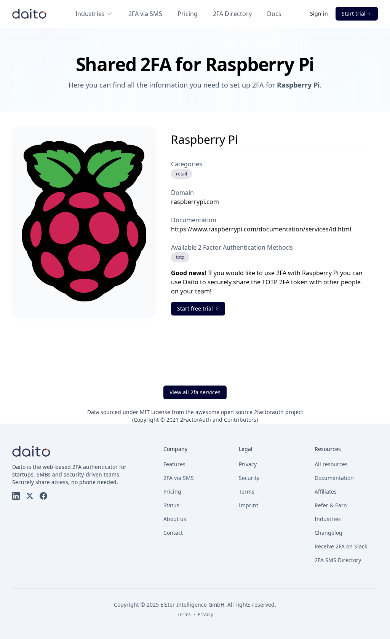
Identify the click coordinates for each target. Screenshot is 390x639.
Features (174, 464)
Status (171, 505)
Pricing (187, 14)
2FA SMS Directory (338, 560)
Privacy (248, 464)
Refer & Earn (331, 505)
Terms (246, 491)
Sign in (319, 13)
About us (174, 519)
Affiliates (326, 491)
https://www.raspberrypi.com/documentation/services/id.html (261, 229)
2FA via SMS (145, 14)
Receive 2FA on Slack (341, 546)
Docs (274, 14)
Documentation (334, 477)
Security (249, 477)
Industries (90, 14)
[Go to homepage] (29, 13)
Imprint (248, 505)
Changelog (328, 532)
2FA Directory (232, 14)
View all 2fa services (195, 392)
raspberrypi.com (195, 202)
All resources (331, 464)
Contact (173, 532)
